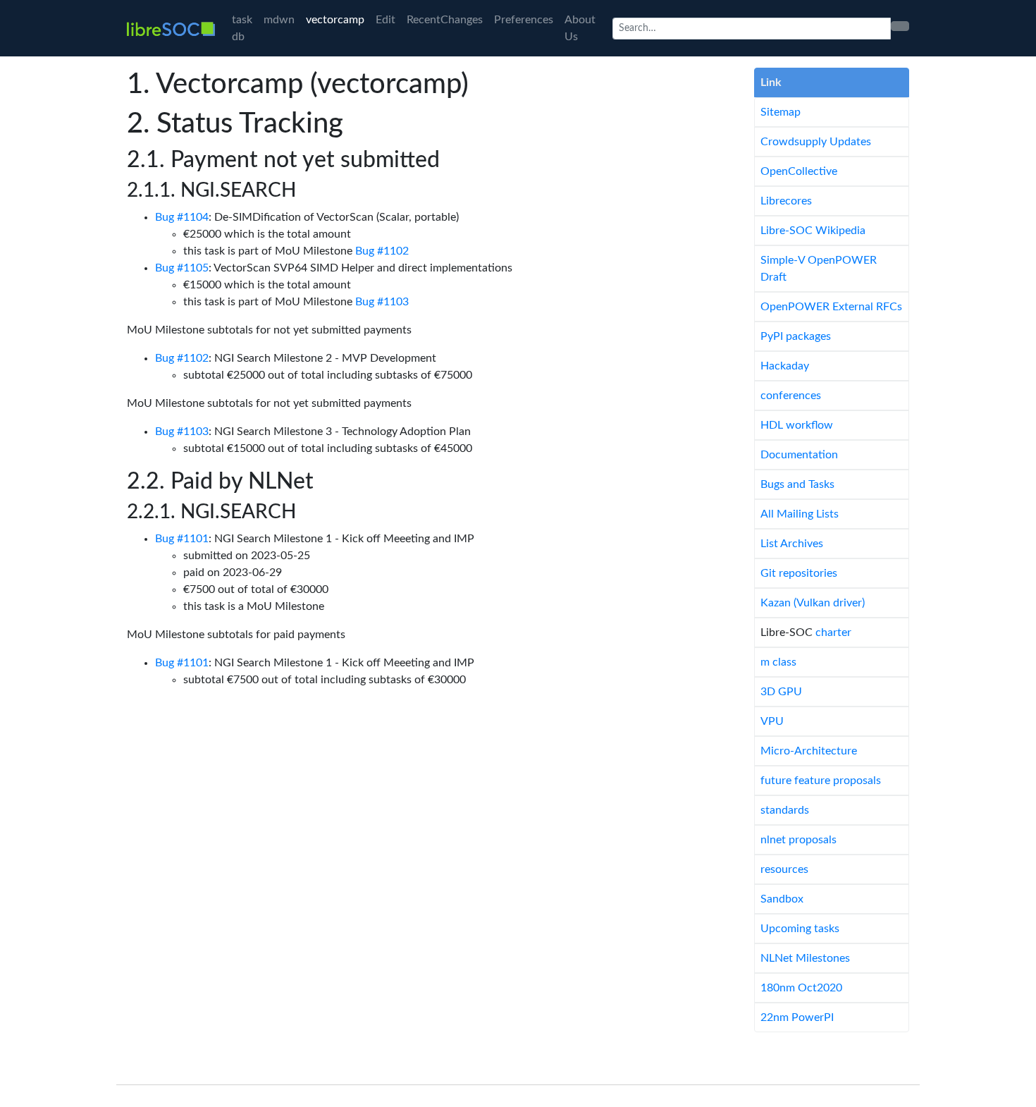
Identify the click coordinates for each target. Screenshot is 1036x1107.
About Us (580, 28)
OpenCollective (798, 171)
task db (242, 28)
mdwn (279, 19)
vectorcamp (335, 19)
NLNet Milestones (805, 958)
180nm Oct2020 (801, 987)
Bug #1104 (182, 217)
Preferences (523, 19)
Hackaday (784, 366)
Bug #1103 (382, 301)
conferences (790, 395)
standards (784, 810)
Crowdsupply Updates (815, 141)
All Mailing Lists (799, 514)
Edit (385, 19)
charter (833, 632)
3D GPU (781, 691)
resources (784, 869)
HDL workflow (796, 425)
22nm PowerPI (797, 1017)
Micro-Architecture (808, 751)
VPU (772, 721)
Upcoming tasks (799, 928)
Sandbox (781, 899)
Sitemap (780, 112)
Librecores (786, 201)
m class (778, 662)
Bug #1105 (182, 268)
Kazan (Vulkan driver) (812, 602)
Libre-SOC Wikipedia (812, 230)
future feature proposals (820, 780)
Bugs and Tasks (797, 484)
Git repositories (798, 573)
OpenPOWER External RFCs (831, 306)
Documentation (799, 454)
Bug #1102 (382, 251)
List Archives (791, 543)
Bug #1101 (182, 538)
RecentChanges (445, 19)
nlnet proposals (798, 839)
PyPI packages (795, 336)
